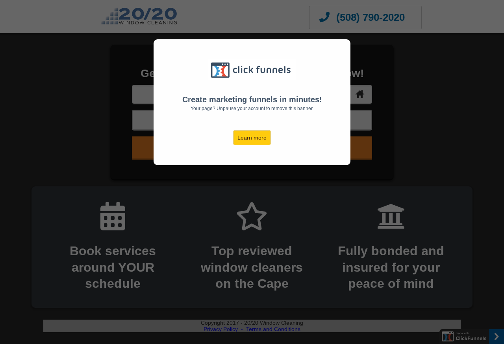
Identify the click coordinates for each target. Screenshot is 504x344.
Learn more (252, 137)
